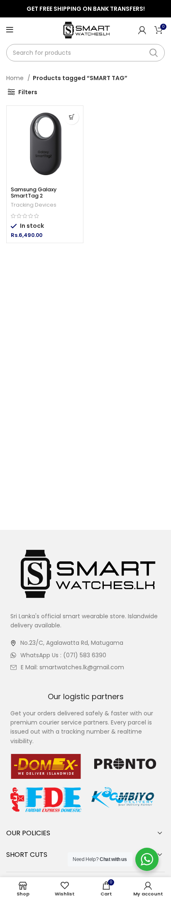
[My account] (142, 30)
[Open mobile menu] (9, 30)
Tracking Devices (33, 204)
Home (15, 78)
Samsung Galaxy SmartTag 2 (33, 192)
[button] (71, 117)
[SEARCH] (153, 52)
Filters (27, 92)
